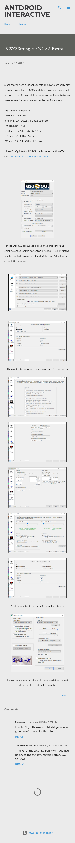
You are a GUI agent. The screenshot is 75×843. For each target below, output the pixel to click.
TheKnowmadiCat (25, 745)
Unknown (20, 721)
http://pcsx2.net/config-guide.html (28, 156)
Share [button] (62, 695)
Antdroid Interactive (27, 11)
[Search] (60, 6)
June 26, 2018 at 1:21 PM (43, 721)
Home (7, 24)
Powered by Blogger (40, 832)
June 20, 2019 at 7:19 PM (52, 745)
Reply (19, 736)
